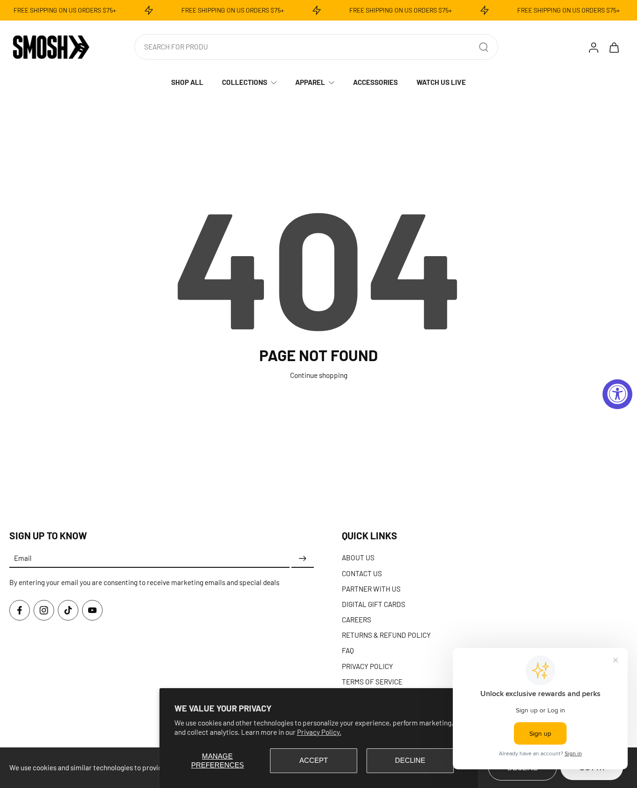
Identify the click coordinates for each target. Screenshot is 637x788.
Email (23, 558)
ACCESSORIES (375, 82)
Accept (313, 760)
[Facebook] (19, 610)
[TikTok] (68, 610)
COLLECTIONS (244, 82)
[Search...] (483, 47)
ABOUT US (358, 557)
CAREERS (356, 619)
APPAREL (310, 82)
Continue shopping (318, 375)
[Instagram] (44, 610)
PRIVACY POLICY (367, 666)
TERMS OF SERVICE (372, 681)
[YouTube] (92, 610)
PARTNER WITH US (371, 589)
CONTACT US (362, 573)
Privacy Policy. (319, 732)
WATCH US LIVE (441, 82)
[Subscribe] (302, 558)
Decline (410, 760)
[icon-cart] (613, 47)
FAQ (348, 650)
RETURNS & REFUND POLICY (386, 635)
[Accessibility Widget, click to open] (617, 394)
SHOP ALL (187, 82)
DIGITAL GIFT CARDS (373, 604)
